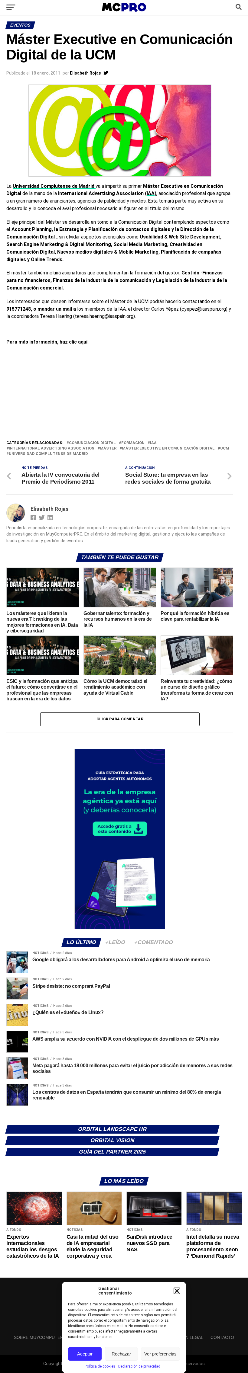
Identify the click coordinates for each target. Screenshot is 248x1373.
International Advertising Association (51, 448)
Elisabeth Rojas (85, 73)
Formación (133, 443)
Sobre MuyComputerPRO (43, 1337)
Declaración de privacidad (139, 1366)
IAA (151, 193)
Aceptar (85, 1353)
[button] (177, 1291)
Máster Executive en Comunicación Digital (168, 448)
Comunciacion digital (92, 443)
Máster (108, 448)
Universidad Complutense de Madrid (54, 186)
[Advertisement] (119, 394)
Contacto (222, 1337)
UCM (224, 448)
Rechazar (121, 1353)
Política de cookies (100, 1366)
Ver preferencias (160, 1353)
